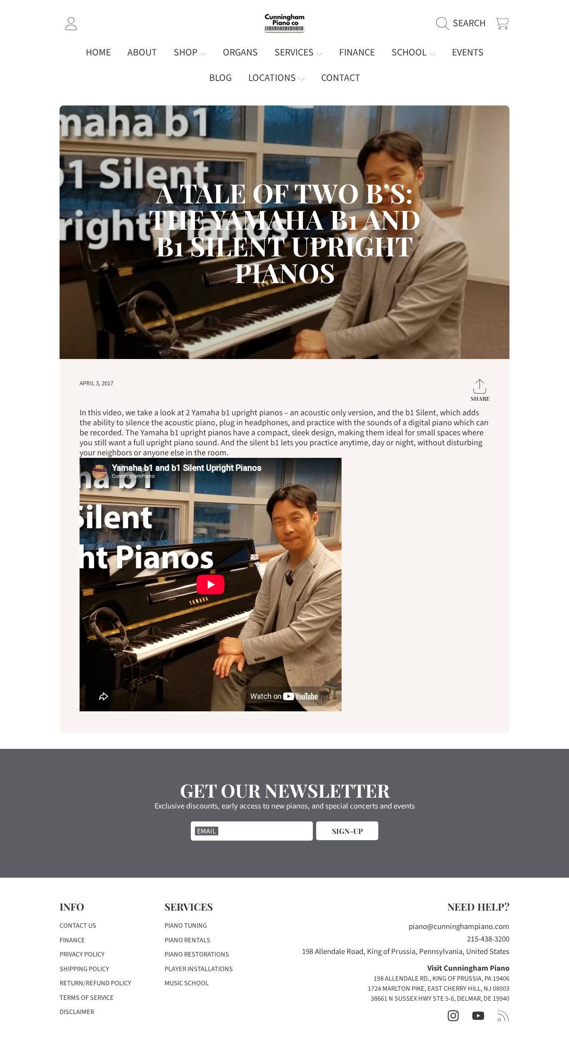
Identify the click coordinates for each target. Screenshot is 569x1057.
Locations (273, 78)
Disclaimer (77, 1012)
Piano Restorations (197, 954)
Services (295, 52)
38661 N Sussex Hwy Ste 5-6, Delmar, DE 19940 (440, 999)
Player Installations (199, 969)
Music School (187, 983)
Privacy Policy (82, 954)
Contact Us (78, 926)
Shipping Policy (84, 969)
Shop (187, 52)
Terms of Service (87, 998)
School (410, 52)
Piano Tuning (186, 926)
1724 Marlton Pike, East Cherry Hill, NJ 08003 (438, 989)
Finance (72, 940)
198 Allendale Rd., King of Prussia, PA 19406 (441, 979)
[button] (463, 23)
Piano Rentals (187, 940)
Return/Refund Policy (95, 983)
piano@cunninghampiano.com (459, 926)
